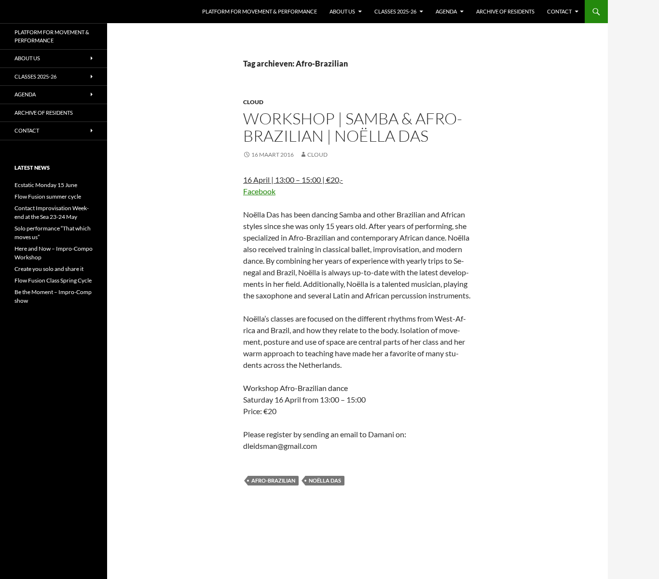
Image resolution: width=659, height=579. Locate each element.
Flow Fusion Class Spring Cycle (53, 280)
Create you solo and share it (48, 268)
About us (342, 11)
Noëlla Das (325, 480)
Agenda (446, 11)
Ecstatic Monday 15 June (45, 185)
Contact (559, 11)
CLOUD (253, 102)
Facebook (259, 191)
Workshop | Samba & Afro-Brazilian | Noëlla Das (352, 127)
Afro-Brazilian (273, 480)
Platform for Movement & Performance (259, 11)
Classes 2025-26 (395, 11)
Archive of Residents (505, 11)
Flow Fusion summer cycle (47, 196)
